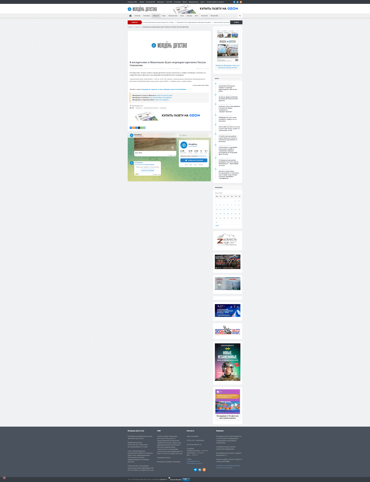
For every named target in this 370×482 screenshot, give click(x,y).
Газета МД (169, 2)
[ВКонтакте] (131, 128)
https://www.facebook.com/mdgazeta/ (160, 97)
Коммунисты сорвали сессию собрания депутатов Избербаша (163, 89)
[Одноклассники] (133, 128)
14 (231, 209)
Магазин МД (214, 16)
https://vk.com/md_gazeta (164, 95)
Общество (156, 16)
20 (228, 214)
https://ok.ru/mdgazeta (162, 100)
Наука (164, 16)
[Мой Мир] (136, 128)
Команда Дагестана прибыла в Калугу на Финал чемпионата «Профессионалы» (229, 109)
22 (235, 214)
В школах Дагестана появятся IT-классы (178, 22)
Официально (160, 2)
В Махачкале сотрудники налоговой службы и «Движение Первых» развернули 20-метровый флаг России (228, 150)
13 (228, 209)
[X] (139, 128)
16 (239, 209)
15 (235, 209)
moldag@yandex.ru (193, 461)
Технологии (204, 16)
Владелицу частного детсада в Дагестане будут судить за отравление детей (229, 128)
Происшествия (173, 16)
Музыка (185, 2)
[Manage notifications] (4, 477)
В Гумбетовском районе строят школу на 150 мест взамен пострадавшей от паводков (228, 138)
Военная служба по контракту (215, 2)
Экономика (146, 16)
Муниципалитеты (194, 2)
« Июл (217, 225)
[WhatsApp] (141, 128)
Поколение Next (150, 2)
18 (220, 214)
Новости (171, 68)
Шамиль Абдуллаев (144, 68)
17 (216, 214)
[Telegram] (144, 128)
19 (224, 214)
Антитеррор (177, 2)
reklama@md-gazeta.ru (194, 463)
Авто (196, 16)
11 (220, 209)
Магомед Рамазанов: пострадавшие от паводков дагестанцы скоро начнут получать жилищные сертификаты (229, 174)
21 (231, 214)
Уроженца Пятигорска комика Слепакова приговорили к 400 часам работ (228, 88)
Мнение (142, 2)
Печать (200, 68)
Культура (189, 16)
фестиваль (163, 108)
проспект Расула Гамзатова (151, 108)
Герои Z (203, 2)
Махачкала (139, 108)
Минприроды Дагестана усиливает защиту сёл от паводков (228, 119)
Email (207, 68)
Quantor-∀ (163, 479)
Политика (137, 16)
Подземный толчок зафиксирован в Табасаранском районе (147, 22)
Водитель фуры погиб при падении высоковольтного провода (228, 98)
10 (216, 209)
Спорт (182, 16)
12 (224, 209)
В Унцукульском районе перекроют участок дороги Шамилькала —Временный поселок (228, 162)
